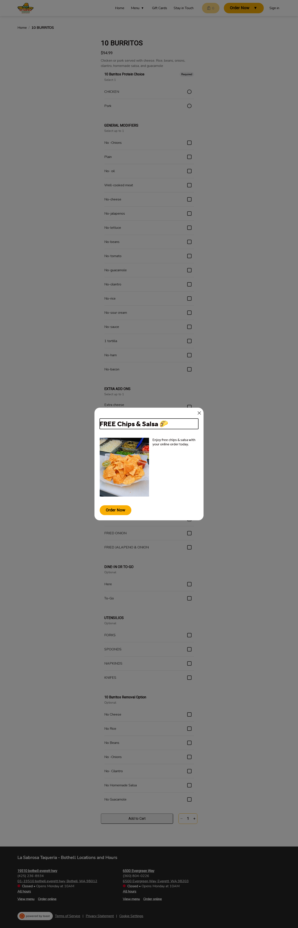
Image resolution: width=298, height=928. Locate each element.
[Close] (199, 413)
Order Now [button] (115, 510)
